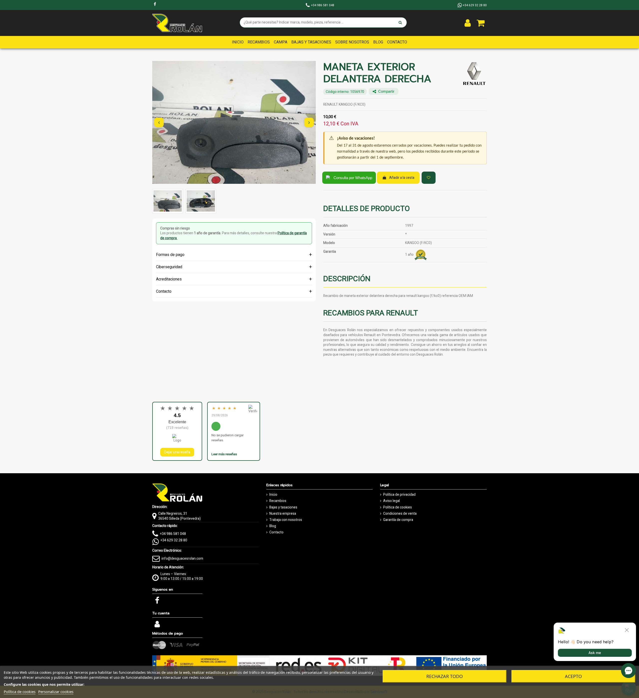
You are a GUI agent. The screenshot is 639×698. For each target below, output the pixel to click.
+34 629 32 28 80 (173, 540)
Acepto (573, 676)
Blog (272, 526)
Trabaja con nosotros (285, 519)
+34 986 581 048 (173, 533)
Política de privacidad (399, 494)
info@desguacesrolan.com (182, 558)
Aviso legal (391, 500)
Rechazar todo (444, 676)
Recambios (277, 500)
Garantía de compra (398, 519)
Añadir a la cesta (401, 177)
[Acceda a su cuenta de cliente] (467, 22)
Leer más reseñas (224, 454)
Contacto (276, 532)
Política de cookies (397, 507)
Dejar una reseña (177, 452)
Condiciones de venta (400, 513)
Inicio (273, 494)
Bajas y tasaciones (283, 507)
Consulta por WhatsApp (352, 178)
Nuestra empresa (282, 513)
